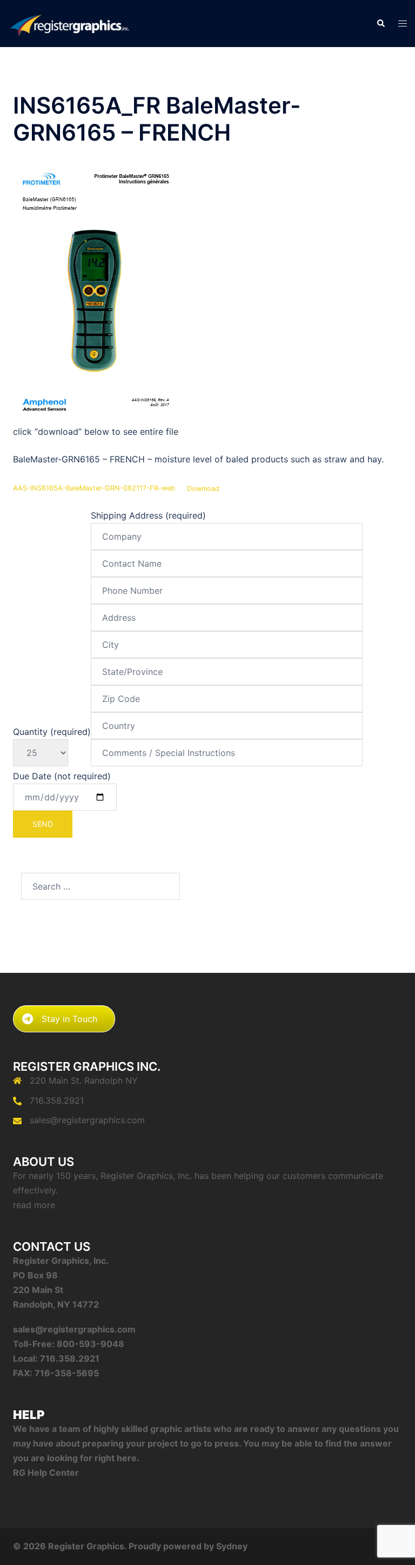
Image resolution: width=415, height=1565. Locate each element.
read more (34, 1204)
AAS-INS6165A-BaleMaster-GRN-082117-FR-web (94, 489)
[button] (380, 23)
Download (203, 489)
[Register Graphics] (69, 22)
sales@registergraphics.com (87, 1120)
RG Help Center (46, 1472)
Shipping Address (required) (148, 515)
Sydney (231, 1546)
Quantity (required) (52, 731)
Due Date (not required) (62, 776)
